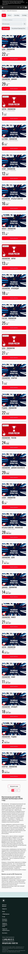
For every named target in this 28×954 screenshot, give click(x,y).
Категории (6, 28)
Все (4, 15)
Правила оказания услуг (4, 925)
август (9, 15)
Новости (4, 909)
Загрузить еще (14, 786)
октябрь (24, 15)
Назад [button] (9, 790)
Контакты (4, 933)
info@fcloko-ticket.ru (10, 943)
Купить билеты (14, 59)
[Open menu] (26, 7)
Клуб (3, 911)
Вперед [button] (18, 790)
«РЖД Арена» (6, 914)
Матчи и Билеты (4, 905)
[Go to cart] (23, 7)
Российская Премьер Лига (18, 28)
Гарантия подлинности (5, 929)
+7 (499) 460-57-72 (8, 939)
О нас (3, 916)
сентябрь (16, 15)
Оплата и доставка (4, 919)
